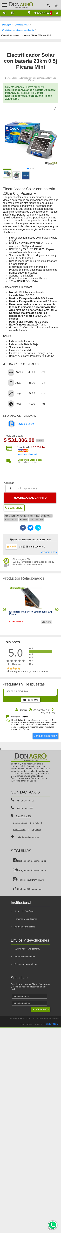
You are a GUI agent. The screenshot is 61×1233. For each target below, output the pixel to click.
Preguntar (32, 700)
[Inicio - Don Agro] (18, 5)
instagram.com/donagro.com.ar (32, 870)
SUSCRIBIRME (40, 1009)
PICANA (39, 519)
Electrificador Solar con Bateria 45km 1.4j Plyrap (30, 613)
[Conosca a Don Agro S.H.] (12, 13)
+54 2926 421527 (25, 808)
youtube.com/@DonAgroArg (30, 880)
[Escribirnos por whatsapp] (56, 5)
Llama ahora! (15, 507)
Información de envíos (24, 956)
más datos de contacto (28, 837)
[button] (7, 138)
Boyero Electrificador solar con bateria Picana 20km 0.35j (28, 95)
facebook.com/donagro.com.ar (31, 861)
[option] (30, 608)
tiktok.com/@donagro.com (29, 889)
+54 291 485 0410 (25, 801)
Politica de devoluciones (25, 964)
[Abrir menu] (4, 5)
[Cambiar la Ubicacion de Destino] (29, 13)
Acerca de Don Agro (23, 911)
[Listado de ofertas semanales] (4, 13)
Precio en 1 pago (13, 435)
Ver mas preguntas (45, 735)
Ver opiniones (49, 552)
